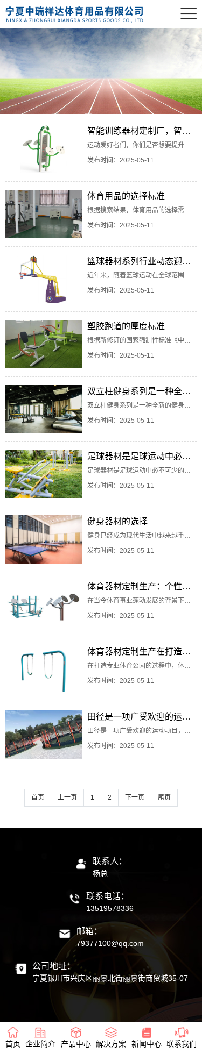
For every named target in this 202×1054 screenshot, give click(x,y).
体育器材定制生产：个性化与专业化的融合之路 (142, 586)
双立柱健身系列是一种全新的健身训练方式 (142, 391)
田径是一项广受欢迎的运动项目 (142, 716)
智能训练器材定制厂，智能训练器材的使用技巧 (142, 131)
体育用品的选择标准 (126, 196)
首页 (37, 797)
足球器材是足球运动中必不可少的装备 (142, 456)
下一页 (134, 797)
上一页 (67, 797)
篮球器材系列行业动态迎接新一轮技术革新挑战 (142, 261)
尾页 (164, 797)
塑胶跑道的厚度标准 (126, 326)
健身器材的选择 (117, 521)
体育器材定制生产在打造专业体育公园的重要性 (142, 651)
